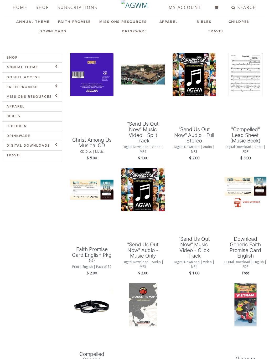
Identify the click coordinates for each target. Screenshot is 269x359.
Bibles (203, 22)
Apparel (168, 22)
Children (239, 22)
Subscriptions (77, 7)
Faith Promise (74, 22)
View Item (91, 85)
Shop (42, 7)
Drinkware (134, 31)
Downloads (52, 31)
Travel (216, 31)
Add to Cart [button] (92, 103)
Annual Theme (33, 22)
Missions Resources (123, 22)
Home (20, 7)
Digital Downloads (28, 145)
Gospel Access (23, 77)
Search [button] (246, 7)
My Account (185, 7)
